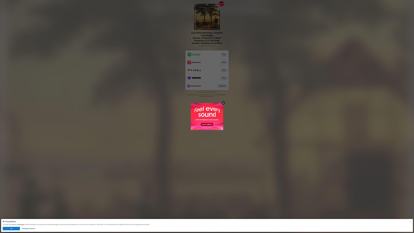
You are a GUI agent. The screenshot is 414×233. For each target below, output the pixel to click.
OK (11, 228)
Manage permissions (28, 228)
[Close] (410, 221)
